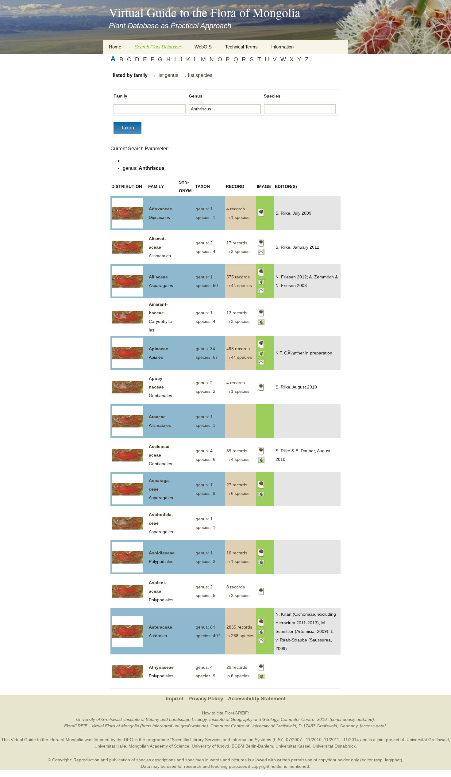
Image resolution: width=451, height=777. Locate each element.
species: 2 (205, 391)
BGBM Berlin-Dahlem (252, 746)
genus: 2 (204, 242)
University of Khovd (210, 746)
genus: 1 (204, 208)
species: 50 (207, 285)
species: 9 (205, 493)
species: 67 (207, 357)
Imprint (174, 699)
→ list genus (164, 75)
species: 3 (205, 561)
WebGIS (203, 46)
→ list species (197, 75)
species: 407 (208, 635)
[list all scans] (260, 212)
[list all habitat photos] (261, 251)
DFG (128, 739)
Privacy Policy (205, 699)
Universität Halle (110, 746)
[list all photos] (261, 281)
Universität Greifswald (428, 739)
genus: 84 (205, 627)
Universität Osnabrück (334, 746)
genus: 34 (205, 348)
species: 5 (205, 595)
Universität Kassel (293, 746)
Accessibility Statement (257, 699)
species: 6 (205, 459)
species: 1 (205, 217)
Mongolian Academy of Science (159, 746)
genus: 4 (204, 450)
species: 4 (205, 251)
